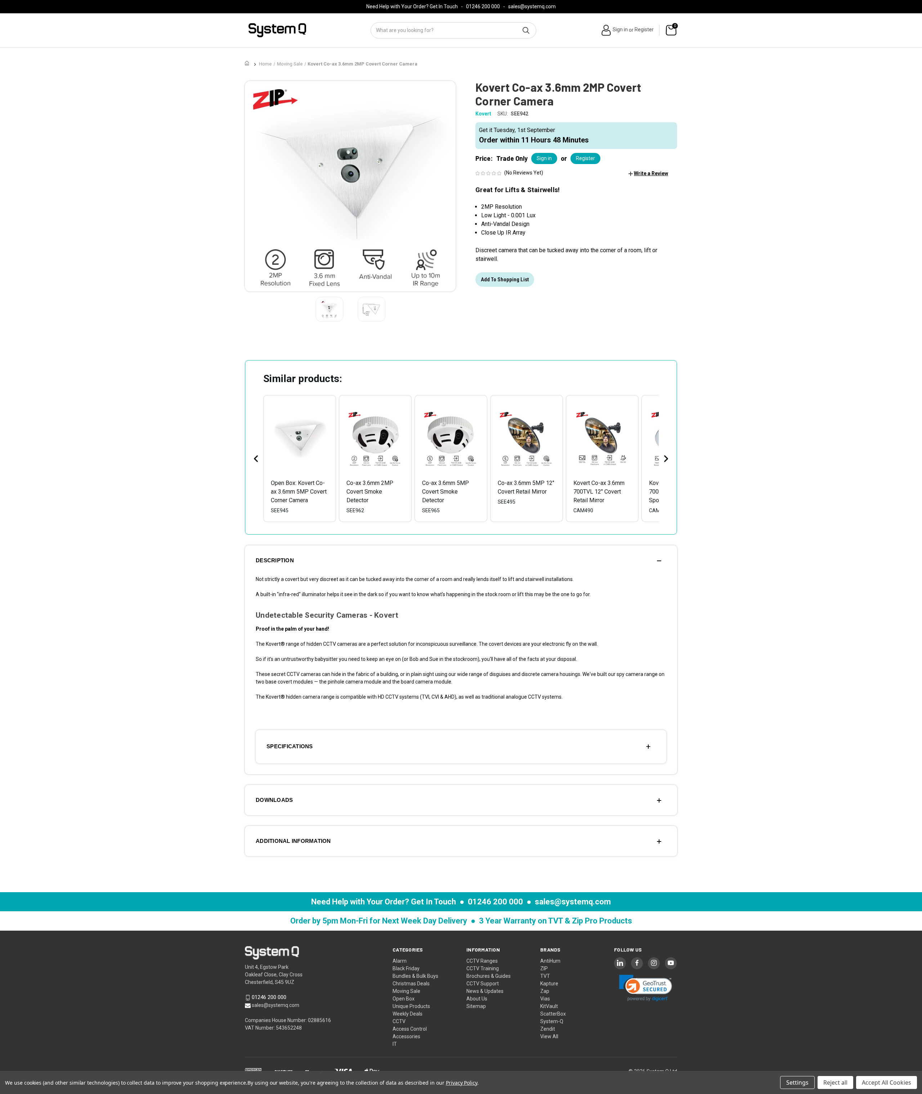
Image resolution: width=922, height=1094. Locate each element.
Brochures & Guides (488, 976)
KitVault (549, 1006)
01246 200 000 (483, 6)
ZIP (544, 968)
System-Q (551, 1021)
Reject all (835, 1082)
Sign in (620, 29)
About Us (476, 999)
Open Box (404, 999)
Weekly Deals (407, 1014)
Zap (544, 991)
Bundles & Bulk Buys (415, 976)
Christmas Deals (411, 983)
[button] (648, 173)
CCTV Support (482, 983)
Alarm (400, 961)
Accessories (406, 1036)
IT (395, 1044)
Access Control (410, 1029)
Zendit (547, 1029)
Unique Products (411, 1006)
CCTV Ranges (482, 961)
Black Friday (406, 968)
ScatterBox (553, 1014)
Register (644, 29)
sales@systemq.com (532, 6)
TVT (545, 976)
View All (549, 1036)
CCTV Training (482, 968)
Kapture (549, 983)
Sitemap (476, 1006)
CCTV (399, 1021)
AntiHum (550, 961)
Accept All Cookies (886, 1082)
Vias (545, 999)
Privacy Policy (461, 1082)
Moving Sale (406, 991)
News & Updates (484, 991)
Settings (797, 1082)
